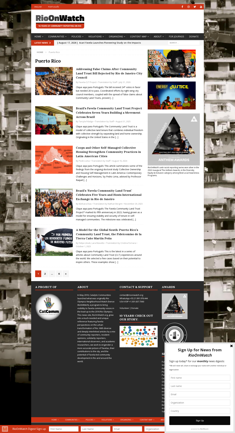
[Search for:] (184, 42)
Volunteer (124, 308)
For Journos (176, 36)
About (158, 36)
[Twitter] (195, 7)
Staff (115, 82)
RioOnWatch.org (100, 315)
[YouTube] (201, 7)
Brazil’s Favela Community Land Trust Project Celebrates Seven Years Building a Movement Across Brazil (109, 112)
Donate (194, 36)
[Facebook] (182, 7)
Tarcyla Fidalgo (86, 121)
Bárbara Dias (85, 203)
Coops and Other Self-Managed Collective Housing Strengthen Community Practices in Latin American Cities (108, 152)
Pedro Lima (84, 160)
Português (53, 7)
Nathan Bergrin (115, 203)
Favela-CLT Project (87, 82)
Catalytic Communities (100, 295)
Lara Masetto (98, 243)
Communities (56, 36)
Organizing (116, 36)
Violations (95, 36)
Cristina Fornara (128, 243)
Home (37, 36)
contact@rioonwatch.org (131, 295)
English (38, 7)
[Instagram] (188, 7)
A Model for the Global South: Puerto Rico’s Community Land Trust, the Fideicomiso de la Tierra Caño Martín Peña (108, 234)
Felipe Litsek (85, 243)
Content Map (138, 36)
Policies (76, 36)
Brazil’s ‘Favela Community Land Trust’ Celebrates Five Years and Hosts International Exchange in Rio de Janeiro (108, 195)
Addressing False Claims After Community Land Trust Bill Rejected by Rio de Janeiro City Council (109, 73)
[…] (111, 97)
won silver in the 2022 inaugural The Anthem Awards (173, 169)
